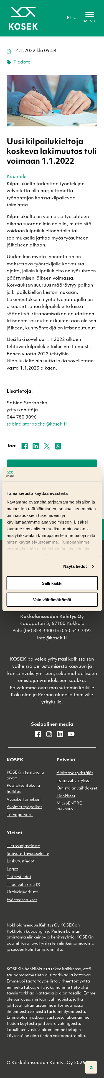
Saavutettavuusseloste (28, 854)
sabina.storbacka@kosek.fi (37, 424)
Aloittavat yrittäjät (75, 773)
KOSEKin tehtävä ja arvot (25, 776)
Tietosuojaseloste (23, 846)
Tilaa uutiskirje (21, 885)
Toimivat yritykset (74, 781)
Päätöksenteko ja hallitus (23, 789)
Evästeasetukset (22, 900)
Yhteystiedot (19, 877)
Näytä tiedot (75, 566)
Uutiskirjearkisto (22, 892)
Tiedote (22, 62)
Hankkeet (66, 796)
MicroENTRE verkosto (69, 806)
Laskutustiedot (21, 861)
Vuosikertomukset (24, 799)
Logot (12, 869)
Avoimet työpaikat (24, 807)
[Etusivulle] (23, 18)
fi (69, 18)
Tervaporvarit (20, 815)
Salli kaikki (52, 583)
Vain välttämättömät (52, 599)
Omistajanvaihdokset (77, 788)
